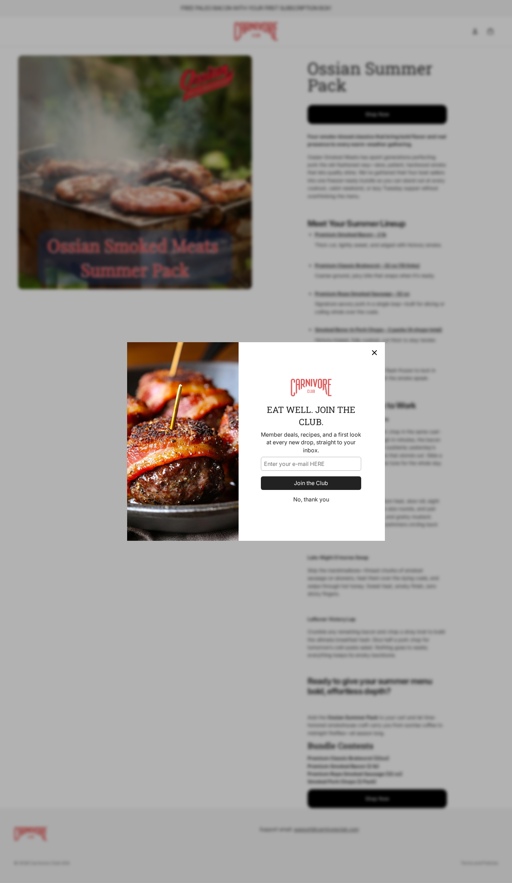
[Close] (374, 353)
